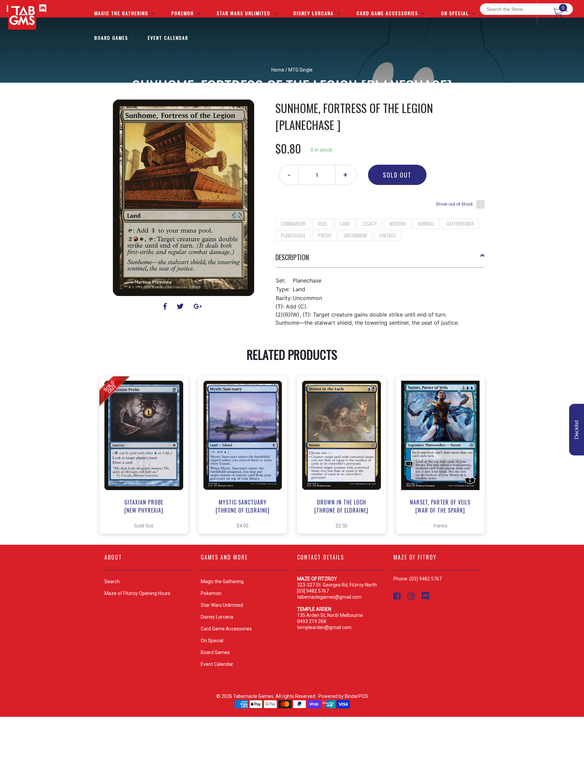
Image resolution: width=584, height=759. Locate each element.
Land (345, 223)
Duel (322, 223)
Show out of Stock (454, 204)
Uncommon (355, 235)
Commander (293, 223)
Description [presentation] (292, 257)
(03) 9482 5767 (425, 578)
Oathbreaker (460, 223)
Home (277, 70)
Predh (324, 235)
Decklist (576, 429)
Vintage (387, 235)
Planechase (293, 235)
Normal (426, 223)
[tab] (380, 260)
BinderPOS (356, 696)
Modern (397, 223)
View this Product (146, 455)
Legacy (369, 223)
